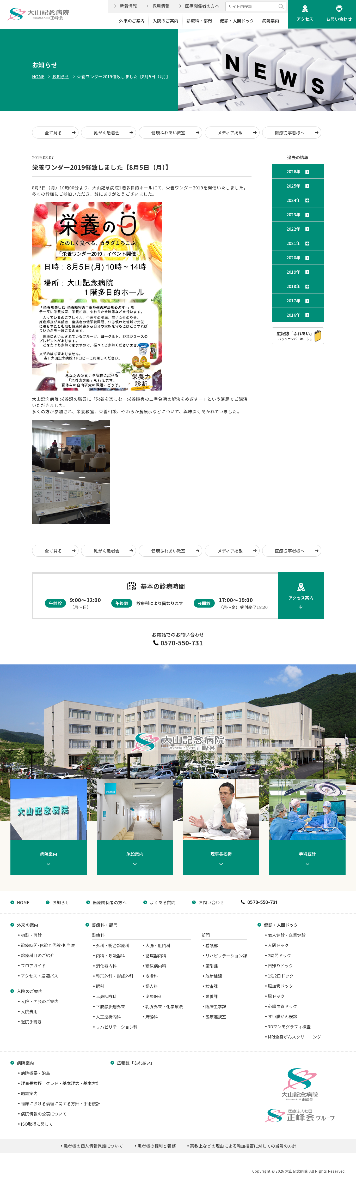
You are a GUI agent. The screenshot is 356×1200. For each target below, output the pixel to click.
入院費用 (29, 1011)
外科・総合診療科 (112, 945)
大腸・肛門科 (157, 945)
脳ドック (276, 996)
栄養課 (211, 996)
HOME (38, 76)
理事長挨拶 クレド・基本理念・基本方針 (60, 1083)
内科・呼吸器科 (110, 955)
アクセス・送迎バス (39, 976)
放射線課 (213, 976)
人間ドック (278, 945)
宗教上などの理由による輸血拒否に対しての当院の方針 (243, 1146)
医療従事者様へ (290, 132)
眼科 (100, 986)
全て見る (53, 132)
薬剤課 (211, 966)
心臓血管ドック (282, 1006)
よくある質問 (162, 902)
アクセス (305, 19)
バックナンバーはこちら (295, 335)
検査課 (211, 986)
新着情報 (128, 6)
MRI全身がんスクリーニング (294, 1037)
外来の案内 (27, 925)
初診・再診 (31, 935)
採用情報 (160, 6)
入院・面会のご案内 (39, 1001)
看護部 (211, 945)
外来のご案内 (132, 20)
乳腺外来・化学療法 (164, 1006)
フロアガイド (33, 965)
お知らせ (60, 76)
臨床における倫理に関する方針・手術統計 (60, 1103)
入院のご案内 (165, 20)
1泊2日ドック (280, 976)
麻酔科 (151, 1016)
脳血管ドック (280, 986)
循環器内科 (155, 955)
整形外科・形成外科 (114, 976)
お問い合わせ (339, 19)
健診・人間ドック (237, 20)
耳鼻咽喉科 (106, 996)
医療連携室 (215, 1016)
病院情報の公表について (44, 1114)
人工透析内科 (108, 1016)
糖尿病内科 (155, 966)
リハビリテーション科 (117, 1027)
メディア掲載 (230, 132)
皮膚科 (151, 976)
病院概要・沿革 (35, 1073)
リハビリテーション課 (226, 955)
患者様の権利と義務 (156, 1146)
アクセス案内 (301, 598)
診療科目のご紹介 (37, 955)
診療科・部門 (199, 20)
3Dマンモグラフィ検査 (289, 1026)
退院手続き (31, 1021)
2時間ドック (279, 955)
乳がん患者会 (106, 132)
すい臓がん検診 (282, 1016)
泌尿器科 (153, 996)
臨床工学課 (215, 1006)
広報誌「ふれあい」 (136, 1063)
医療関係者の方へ (202, 6)
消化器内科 (106, 966)
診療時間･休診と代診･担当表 (48, 945)
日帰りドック (280, 965)
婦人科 (151, 986)
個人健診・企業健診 (286, 935)
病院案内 (270, 20)
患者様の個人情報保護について (93, 1146)
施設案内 (29, 1093)
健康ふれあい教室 (168, 132)
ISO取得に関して (37, 1124)
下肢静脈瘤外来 (110, 1006)
